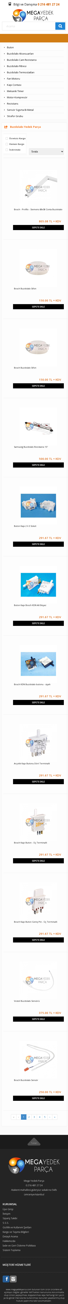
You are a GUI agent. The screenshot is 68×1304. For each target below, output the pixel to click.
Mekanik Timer (15, 91)
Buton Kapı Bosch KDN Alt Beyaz (30, 605)
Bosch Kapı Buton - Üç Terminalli (30, 842)
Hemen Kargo (16, 144)
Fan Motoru (13, 78)
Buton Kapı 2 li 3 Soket (25, 526)
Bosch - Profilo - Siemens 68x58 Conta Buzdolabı (38, 209)
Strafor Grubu (15, 116)
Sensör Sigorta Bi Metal (20, 110)
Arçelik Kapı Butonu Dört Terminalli (32, 763)
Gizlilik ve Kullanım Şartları (17, 1227)
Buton (10, 47)
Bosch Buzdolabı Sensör (26, 1080)
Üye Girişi (8, 1209)
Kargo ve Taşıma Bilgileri (16, 1232)
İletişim (6, 1213)
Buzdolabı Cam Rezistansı (22, 60)
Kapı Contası (14, 85)
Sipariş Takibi (10, 1218)
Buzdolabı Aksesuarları (20, 53)
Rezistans (12, 103)
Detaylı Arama (10, 1236)
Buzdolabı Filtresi (16, 66)
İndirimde (14, 150)
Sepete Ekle (38, 227)
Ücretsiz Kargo (17, 138)
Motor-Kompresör (17, 97)
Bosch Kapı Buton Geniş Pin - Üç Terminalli (35, 921)
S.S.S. (6, 1222)
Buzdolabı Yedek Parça (25, 127)
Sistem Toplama (11, 1250)
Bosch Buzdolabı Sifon (25, 288)
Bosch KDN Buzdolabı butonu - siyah (32, 684)
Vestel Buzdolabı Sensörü (27, 1000)
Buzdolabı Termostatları (20, 72)
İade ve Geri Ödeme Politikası (19, 1245)
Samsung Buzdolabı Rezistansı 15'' (31, 446)
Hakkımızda (9, 1241)
